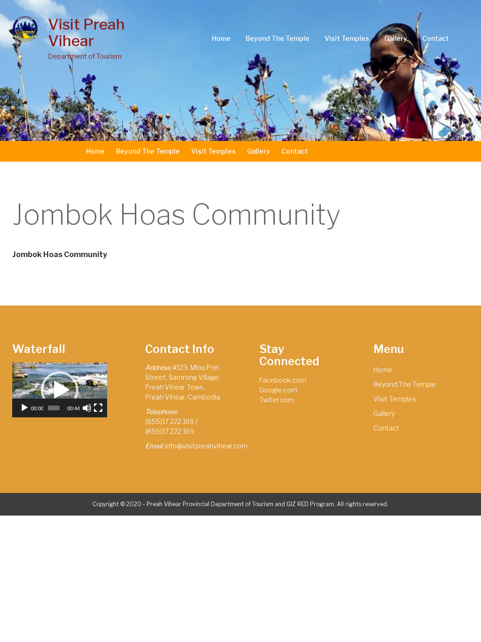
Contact (435, 38)
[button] (59, 390)
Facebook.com (282, 380)
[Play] (24, 408)
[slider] (53, 408)
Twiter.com (276, 400)
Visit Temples (347, 38)
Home (221, 38)
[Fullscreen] (98, 408)
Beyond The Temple (278, 38)
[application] (59, 389)
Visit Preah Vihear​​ (86, 32)
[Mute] (87, 408)
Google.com (278, 390)
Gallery (395, 38)
